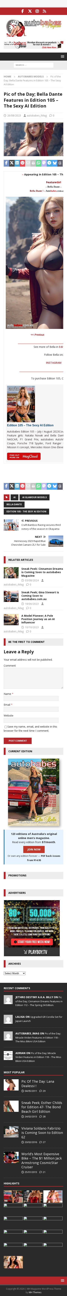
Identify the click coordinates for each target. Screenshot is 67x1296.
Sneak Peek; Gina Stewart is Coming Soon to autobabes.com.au (40, 596)
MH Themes (35, 1292)
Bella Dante (14, 504)
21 (44, 1172)
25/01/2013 (31, 1172)
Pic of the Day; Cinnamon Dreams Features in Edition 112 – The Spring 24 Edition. (39, 1001)
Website (8, 715)
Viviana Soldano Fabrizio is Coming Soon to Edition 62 (42, 1132)
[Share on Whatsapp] (38, 163)
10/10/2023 (32, 627)
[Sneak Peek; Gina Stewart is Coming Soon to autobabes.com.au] (11, 596)
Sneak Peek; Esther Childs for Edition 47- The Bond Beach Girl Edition (41, 1107)
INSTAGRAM (53, 362)
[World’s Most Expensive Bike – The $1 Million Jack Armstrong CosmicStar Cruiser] (11, 1157)
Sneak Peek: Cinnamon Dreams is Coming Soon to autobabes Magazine (42, 572)
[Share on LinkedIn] (17, 163)
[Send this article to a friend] (28, 163)
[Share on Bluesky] (54, 163)
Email (7, 704)
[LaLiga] (8, 1021)
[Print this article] (33, 163)
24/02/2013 (31, 1116)
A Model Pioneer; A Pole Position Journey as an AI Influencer (38, 619)
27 (44, 1142)
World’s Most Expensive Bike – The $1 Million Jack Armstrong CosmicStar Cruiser (41, 1160)
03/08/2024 (32, 580)
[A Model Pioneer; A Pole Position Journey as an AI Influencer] (11, 619)
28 (44, 1116)
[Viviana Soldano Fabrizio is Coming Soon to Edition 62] (11, 1131)
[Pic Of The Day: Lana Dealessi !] (11, 1085)
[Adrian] (8, 1058)
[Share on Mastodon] (44, 163)
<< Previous (37, 334)
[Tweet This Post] (12, 163)
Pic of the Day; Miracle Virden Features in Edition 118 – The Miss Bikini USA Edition (38, 1037)
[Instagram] (37, 11)
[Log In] (44, 11)
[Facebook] (22, 11)
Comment (10, 665)
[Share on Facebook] (6, 163)
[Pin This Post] (22, 163)
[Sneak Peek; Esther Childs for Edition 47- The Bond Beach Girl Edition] (11, 1106)
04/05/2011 (31, 1091)
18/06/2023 (32, 603)
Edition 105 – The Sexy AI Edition (30, 425)
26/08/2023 (14, 115)
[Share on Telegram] (49, 163)
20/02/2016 (31, 1142)
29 (44, 1091)
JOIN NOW (34, 849)
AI (14, 497)
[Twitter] (30, 11)
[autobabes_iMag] (8, 1038)
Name (8, 694)
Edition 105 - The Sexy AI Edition (26, 511)
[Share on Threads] (60, 163)
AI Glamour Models (34, 497)
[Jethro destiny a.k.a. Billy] (8, 1002)
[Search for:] (34, 65)
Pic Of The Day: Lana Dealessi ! (37, 1083)
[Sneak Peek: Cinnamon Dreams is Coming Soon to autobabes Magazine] (11, 572)
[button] (62, 56)
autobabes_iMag (37, 115)
